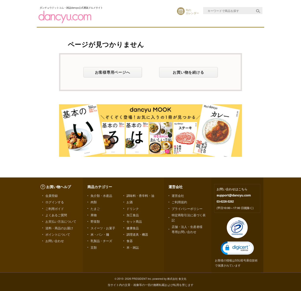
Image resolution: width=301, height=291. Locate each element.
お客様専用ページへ (112, 72)
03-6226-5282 (225, 201)
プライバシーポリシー (187, 208)
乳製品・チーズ (101, 241)
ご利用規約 (179, 202)
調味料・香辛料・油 (140, 195)
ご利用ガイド (54, 208)
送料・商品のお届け (59, 228)
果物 (94, 215)
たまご (95, 208)
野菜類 (95, 221)
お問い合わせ (54, 241)
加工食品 (132, 215)
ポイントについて (57, 234)
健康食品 (132, 228)
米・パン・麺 (100, 234)
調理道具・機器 (137, 234)
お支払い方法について (60, 221)
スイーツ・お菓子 (103, 228)
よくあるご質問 (56, 215)
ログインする (54, 202)
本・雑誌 (132, 247)
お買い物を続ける (188, 72)
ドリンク (132, 208)
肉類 (94, 202)
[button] (237, 248)
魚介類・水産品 (101, 195)
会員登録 (51, 195)
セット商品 (134, 221)
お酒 (129, 202)
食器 (129, 241)
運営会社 (178, 195)
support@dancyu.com (234, 195)
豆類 (94, 247)
